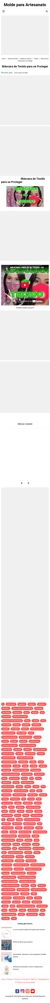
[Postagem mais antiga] (28, 483)
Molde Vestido (24, 836)
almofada (38, 708)
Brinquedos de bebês (27, 745)
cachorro (28, 749)
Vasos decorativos (9, 914)
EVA (43, 786)
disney (24, 778)
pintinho (28, 852)
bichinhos (15, 729)
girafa (11, 807)
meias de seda (7, 828)
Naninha (28, 840)
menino (18, 828)
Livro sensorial (37, 815)
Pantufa (16, 844)
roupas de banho (8, 889)
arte (42, 712)
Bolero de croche (8, 733)
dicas (4, 778)
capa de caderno (40, 749)
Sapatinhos (6, 898)
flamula (5, 799)
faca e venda (7, 791)
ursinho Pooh (33, 910)
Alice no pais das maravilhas (22, 708)
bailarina (16, 725)
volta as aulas (32, 914)
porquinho (19, 861)
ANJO (26, 712)
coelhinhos (23, 762)
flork (38, 799)
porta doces (7, 865)
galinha (17, 803)
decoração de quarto (21, 770)
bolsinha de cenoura (9, 737)
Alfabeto (32, 704)
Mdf (39, 824)
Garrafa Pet (28, 803)
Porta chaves (31, 861)
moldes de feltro (8, 840)
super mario (37, 902)
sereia (30, 898)
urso (42, 910)
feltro (39, 791)
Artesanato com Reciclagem (12, 721)
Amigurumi (17, 712)
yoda (14, 918)
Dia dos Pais (39, 774)
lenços (17, 815)
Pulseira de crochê (18, 873)
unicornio (13, 910)
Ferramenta (6, 795)
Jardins (20, 811)
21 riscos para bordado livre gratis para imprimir (29, 929)
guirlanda (20, 807)
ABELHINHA (11, 704)
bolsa (31, 733)
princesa (5, 873)
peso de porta (38, 848)
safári (34, 894)
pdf (14, 848)
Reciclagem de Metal (10, 881)
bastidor (5, 729)
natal (36, 840)
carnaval (19, 753)
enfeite (16, 782)
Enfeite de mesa (27, 782)
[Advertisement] (25, 35)
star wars (16, 902)
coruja (25, 766)
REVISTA (42, 885)
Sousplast (6, 902)
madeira (10, 819)
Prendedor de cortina (33, 869)
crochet (33, 766)
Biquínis (25, 729)
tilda (12, 906)
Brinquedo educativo (10, 745)
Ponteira (19, 856)
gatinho (37, 803)
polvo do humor (8, 856)
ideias (5, 811)
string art (26, 902)
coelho (33, 762)
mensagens (29, 828)
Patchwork (6, 848)
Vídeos (21, 914)
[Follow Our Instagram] (22, 991)
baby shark (6, 725)
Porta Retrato (7, 869)
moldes (35, 836)
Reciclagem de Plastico (10, 885)
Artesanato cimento (20, 716)
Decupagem (36, 770)
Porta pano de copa (21, 865)
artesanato (6, 716)
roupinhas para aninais (10, 894)
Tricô (4, 910)
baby (43, 721)
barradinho (36, 725)
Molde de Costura (40, 832)
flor (23, 799)
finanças (43, 795)
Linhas (26, 815)
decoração (6, 770)
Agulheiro (22, 704)
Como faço (6, 766)
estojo (28, 786)
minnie (5, 832)
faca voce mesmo (21, 791)
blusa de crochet (37, 729)
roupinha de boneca (38, 889)
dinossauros (14, 778)
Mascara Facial (29, 824)
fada (32, 791)
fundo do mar (7, 803)
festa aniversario (19, 795)
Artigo (27, 721)
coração (16, 766)
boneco (14, 741)
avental (35, 721)
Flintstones (15, 799)
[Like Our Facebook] (17, 991)
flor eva (30, 799)
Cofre (41, 762)
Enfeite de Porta (8, 786)
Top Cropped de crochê (26, 906)
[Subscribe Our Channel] (32, 991)
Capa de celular (8, 753)
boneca (5, 741)
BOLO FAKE (21, 733)
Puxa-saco (31, 873)
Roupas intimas (23, 889)
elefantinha (6, 782)
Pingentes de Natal (15, 852)
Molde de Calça (25, 832)
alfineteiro (41, 704)
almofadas (6, 712)
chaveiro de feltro (8, 758)
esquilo (19, 786)
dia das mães (26, 774)
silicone (38, 898)
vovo (42, 914)
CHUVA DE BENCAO (9, 762)
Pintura (37, 852)
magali (19, 819)
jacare (12, 811)
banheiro (26, 725)
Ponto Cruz (29, 856)
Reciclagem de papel (27, 881)
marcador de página (32, 819)
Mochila (13, 832)
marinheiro (6, 824)
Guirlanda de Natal (33, 807)
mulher (19, 840)
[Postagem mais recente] (21, 483)
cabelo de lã (7, 749)
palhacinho (6, 844)
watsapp (5, 918)
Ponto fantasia (7, 861)
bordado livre (34, 741)
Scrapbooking (19, 898)
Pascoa (35, 844)
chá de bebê (30, 753)
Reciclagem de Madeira (27, 877)
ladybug (38, 811)
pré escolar (19, 869)
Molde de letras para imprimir (23, 942)
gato (4, 807)
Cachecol (18, 749)
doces (38, 778)
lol (3, 819)
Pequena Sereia (25, 848)
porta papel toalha (38, 865)
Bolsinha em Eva (25, 737)
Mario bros (17, 824)
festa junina (33, 795)
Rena (33, 885)
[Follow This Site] (27, 991)
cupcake (43, 766)
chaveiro (41, 753)
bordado (23, 741)
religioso (25, 885)
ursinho (22, 910)
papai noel (26, 844)
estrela (36, 786)
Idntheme (25, 999)
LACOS (29, 811)
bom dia (37, 737)
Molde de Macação (9, 836)
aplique (34, 712)
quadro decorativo (9, 877)
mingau (39, 828)
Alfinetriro (6, 708)
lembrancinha (7, 815)
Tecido (5, 906)
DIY (31, 778)
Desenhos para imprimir (11, 774)
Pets (4, 852)
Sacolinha (25, 894)
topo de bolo (42, 906)
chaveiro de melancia (25, 758)
